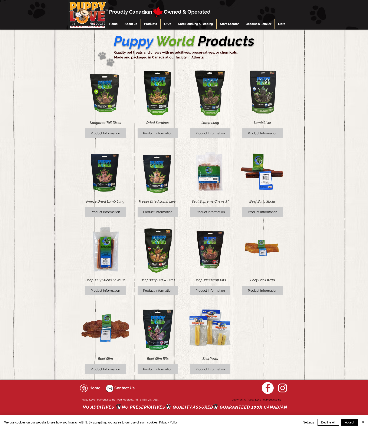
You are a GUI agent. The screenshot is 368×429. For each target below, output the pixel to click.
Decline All (328, 422)
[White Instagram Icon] (283, 388)
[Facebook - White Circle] (268, 388)
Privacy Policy (168, 422)
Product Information (105, 133)
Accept (349, 422)
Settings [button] (308, 422)
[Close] (362, 422)
